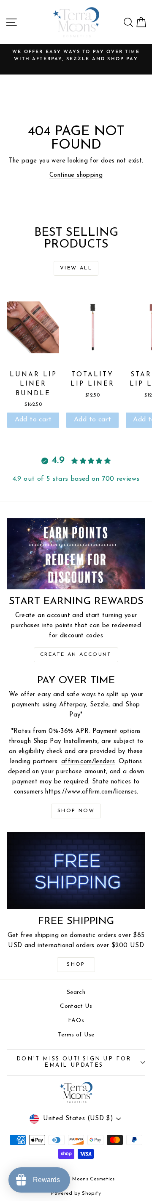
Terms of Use (76, 1035)
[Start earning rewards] (76, 554)
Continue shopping (76, 175)
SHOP (76, 964)
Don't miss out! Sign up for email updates (73, 1062)
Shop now (76, 810)
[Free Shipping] (76, 870)
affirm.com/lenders (88, 762)
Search (76, 992)
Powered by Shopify (76, 1193)
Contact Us (76, 1006)
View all (76, 268)
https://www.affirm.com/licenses (91, 792)
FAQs (76, 1020)
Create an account (76, 654)
